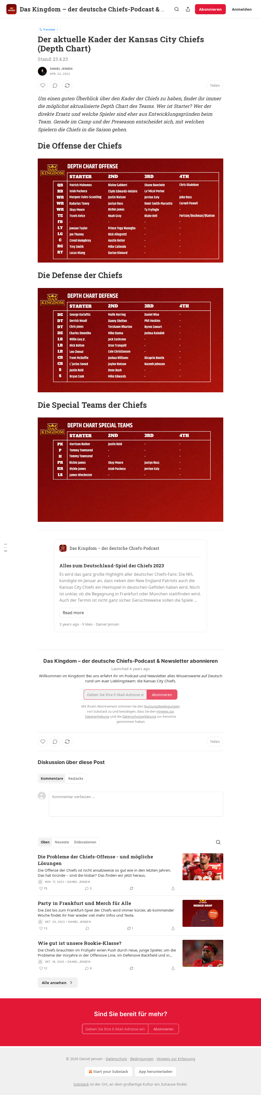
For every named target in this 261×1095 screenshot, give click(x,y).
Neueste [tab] (62, 842)
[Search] (177, 9)
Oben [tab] (45, 842)
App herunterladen (155, 1071)
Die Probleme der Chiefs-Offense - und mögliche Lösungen (95, 859)
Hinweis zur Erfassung (176, 1058)
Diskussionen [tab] (85, 842)
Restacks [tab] (75, 778)
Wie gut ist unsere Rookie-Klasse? (79, 943)
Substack (81, 1084)
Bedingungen (142, 1058)
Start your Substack (110, 1071)
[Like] (43, 85)
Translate (49, 29)
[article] (130, 872)
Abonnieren (210, 9)
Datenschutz (116, 1058)
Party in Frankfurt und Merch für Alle (84, 903)
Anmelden (242, 9)
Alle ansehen (54, 982)
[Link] (31, 146)
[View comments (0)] (55, 85)
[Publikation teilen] (188, 9)
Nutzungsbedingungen (162, 706)
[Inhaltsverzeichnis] (5, 547)
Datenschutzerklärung (139, 716)
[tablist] (62, 778)
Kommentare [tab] (52, 778)
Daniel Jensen (61, 68)
